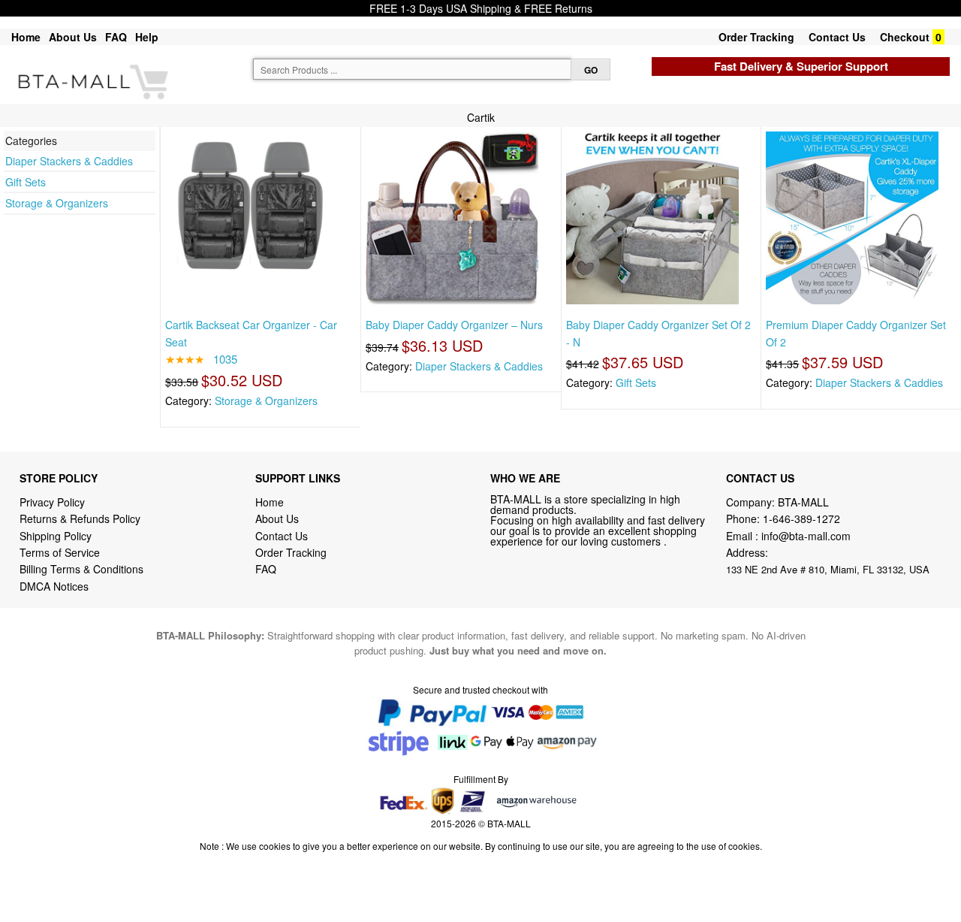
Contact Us (837, 36)
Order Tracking (756, 36)
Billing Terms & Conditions (81, 568)
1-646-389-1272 (801, 518)
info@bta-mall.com (806, 535)
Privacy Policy (52, 501)
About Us (73, 36)
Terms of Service (60, 552)
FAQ (116, 36)
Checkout (904, 36)
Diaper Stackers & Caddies (69, 160)
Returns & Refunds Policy (80, 518)
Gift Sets (25, 181)
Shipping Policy (57, 535)
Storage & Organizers (56, 202)
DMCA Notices (54, 586)
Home (26, 36)
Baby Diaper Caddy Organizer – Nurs (454, 324)
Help (146, 36)
